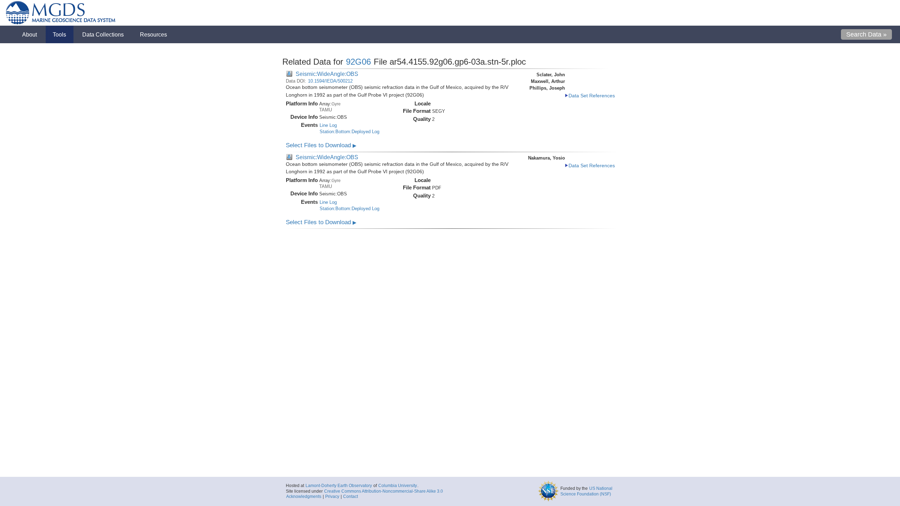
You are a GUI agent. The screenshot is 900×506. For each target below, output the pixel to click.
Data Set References (591, 95)
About (29, 34)
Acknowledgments (303, 496)
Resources (153, 34)
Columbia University (397, 485)
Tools (59, 34)
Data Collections (103, 34)
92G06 (358, 61)
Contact (350, 496)
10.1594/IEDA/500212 (330, 81)
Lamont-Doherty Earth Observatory (339, 485)
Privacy (332, 496)
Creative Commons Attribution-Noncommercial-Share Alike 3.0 (383, 491)
